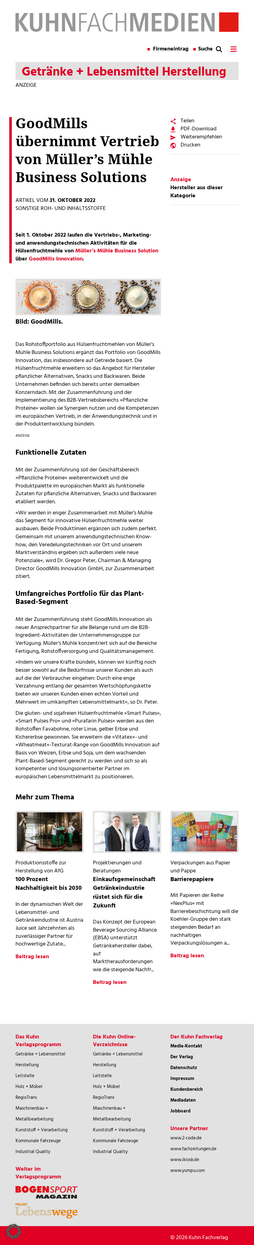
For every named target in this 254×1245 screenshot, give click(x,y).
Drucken (190, 145)
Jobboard (180, 1111)
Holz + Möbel (28, 1086)
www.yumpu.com (187, 1170)
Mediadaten (183, 1100)
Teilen (188, 120)
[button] (13, 1231)
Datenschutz (183, 1068)
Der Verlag (181, 1057)
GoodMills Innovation (56, 259)
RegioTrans (26, 1097)
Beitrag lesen (32, 956)
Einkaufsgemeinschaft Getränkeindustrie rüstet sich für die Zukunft (124, 893)
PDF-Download (199, 128)
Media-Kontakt (186, 1046)
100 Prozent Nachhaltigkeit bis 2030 (48, 884)
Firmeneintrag (171, 49)
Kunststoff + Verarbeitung (41, 1130)
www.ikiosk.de (184, 1160)
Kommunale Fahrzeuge (38, 1141)
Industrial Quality (32, 1151)
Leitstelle (24, 1076)
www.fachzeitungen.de (193, 1149)
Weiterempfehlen (201, 137)
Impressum (182, 1078)
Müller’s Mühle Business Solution (116, 251)
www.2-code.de (186, 1138)
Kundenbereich (186, 1089)
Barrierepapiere (192, 880)
